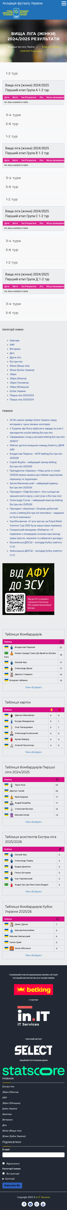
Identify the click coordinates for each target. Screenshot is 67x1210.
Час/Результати (28, 97)
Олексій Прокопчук (24, 745)
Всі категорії (12, 1173)
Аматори (14, 340)
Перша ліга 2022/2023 (22, 395)
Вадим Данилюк (23, 866)
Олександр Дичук (23, 668)
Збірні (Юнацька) (19, 386)
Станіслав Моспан (24, 809)
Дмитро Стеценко (24, 674)
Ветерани (15, 348)
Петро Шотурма (23, 872)
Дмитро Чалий (17, 791)
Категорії (10, 1178)
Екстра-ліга (16, 361)
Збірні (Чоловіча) (19, 382)
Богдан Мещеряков (24, 721)
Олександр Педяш (24, 860)
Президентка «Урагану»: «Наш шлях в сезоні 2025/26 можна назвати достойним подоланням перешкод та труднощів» (36, 474)
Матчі (15, 97)
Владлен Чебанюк (19, 680)
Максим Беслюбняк (24, 930)
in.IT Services (43, 1197)
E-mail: (6, 1149)
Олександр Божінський (26, 733)
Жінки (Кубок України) (22, 370)
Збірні (13, 374)
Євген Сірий (15, 942)
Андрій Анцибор (23, 803)
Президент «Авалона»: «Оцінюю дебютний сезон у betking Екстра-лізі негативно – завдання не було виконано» (37, 512)
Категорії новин (11, 1168)
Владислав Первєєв (25, 647)
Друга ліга (15, 357)
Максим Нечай (22, 815)
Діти (12, 353)
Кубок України (18, 391)
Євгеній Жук (21, 662)
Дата (6, 97)
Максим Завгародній (20, 936)
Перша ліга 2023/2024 (22, 399)
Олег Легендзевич (24, 727)
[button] (63, 3)
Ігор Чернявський (23, 878)
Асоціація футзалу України (23, 3)
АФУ (12, 344)
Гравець (8, 642)
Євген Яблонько (23, 948)
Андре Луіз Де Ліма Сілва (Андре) (31, 884)
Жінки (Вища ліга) (19, 365)
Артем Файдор (22, 739)
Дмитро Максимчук (24, 715)
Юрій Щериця (21, 797)
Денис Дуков (21, 924)
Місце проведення (55, 97)
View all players (33, 687)
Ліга (41, 97)
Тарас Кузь (20, 785)
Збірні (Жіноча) (18, 378)
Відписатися (13, 1163)
